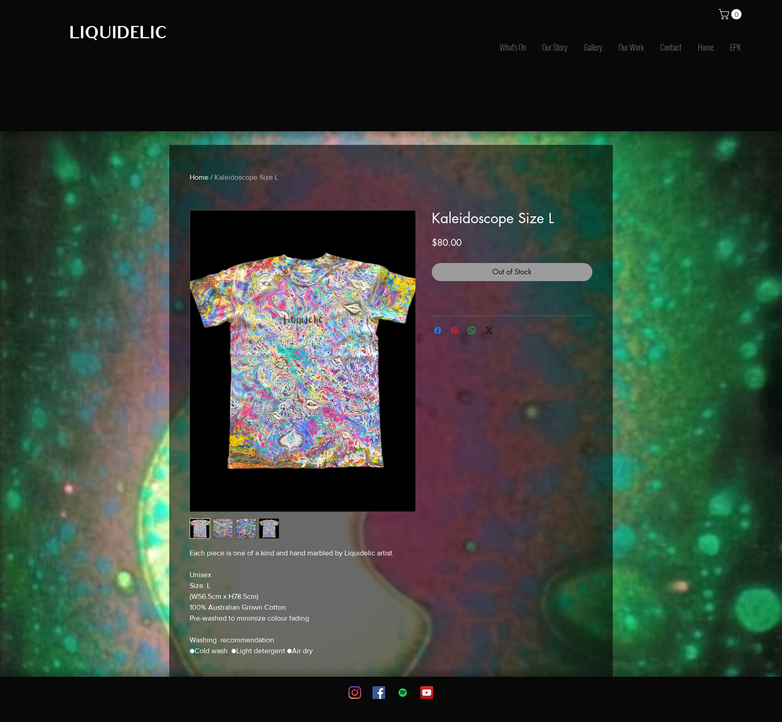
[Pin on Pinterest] (454, 330)
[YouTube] (426, 692)
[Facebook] (378, 692)
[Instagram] (354, 692)
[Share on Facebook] (437, 330)
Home (199, 177)
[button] (731, 14)
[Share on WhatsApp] (472, 330)
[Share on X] (489, 330)
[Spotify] (402, 692)
